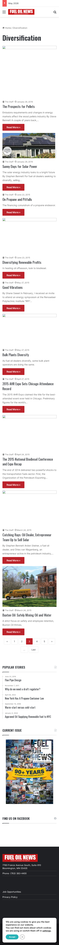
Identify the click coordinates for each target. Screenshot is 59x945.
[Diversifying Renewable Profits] (29, 236)
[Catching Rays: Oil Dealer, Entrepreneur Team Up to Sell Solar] (29, 508)
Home (7, 28)
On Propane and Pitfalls (17, 199)
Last (33, 649)
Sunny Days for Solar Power (19, 166)
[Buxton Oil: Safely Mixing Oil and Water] (29, 586)
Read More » (13, 127)
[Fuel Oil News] (21, 12)
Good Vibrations (12, 287)
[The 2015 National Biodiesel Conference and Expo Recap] (29, 433)
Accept (12, 937)
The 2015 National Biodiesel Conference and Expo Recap (27, 461)
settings (46, 930)
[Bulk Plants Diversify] (29, 330)
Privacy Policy (10, 897)
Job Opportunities (11, 891)
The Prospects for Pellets (18, 106)
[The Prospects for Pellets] (29, 72)
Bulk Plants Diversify (15, 354)
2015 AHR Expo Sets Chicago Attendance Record (28, 386)
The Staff (9, 101)
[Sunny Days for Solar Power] (29, 145)
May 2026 (13, 3)
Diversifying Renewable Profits (21, 262)
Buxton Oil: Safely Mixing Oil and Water (26, 614)
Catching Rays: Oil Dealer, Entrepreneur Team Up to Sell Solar (26, 537)
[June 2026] (29, 772)
